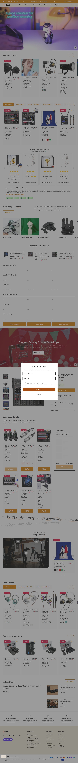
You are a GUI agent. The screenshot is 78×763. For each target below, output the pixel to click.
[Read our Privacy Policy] (55, 385)
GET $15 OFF (39, 389)
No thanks (39, 394)
